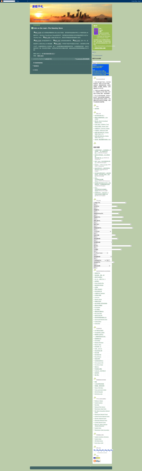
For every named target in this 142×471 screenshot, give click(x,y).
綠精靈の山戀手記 (99, 334)
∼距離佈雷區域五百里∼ (100, 336)
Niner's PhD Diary (99, 387)
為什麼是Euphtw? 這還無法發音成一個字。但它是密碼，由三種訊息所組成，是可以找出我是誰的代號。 (102, 41)
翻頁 (96, 381)
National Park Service (100, 407)
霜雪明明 (97, 373)
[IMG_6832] (57, 43)
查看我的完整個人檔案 (100, 48)
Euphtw (101, 30)
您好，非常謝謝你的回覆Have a (99, 179)
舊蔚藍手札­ (97, 273)
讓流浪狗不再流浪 (99, 285)
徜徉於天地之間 (98, 315)
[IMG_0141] (76, 40)
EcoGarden (97, 307)
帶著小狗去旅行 (98, 289)
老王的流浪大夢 (98, 350)
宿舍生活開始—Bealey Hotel (101, 126)
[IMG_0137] (57, 40)
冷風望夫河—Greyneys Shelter (102, 128)
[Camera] (100, 75)
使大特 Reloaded (99, 391)
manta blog (97, 323)
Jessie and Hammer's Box (101, 319)
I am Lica (97, 297)
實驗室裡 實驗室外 (99, 311)
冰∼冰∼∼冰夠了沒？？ (100, 279)
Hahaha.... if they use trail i (101, 164)
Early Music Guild (99, 443)
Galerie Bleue (98, 321)
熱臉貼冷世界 (98, 301)
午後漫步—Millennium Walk (101, 130)
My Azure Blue (98, 313)
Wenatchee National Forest (101, 414)
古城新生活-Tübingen (100, 293)
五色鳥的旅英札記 (99, 360)
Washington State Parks (100, 409)
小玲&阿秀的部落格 (99, 383)
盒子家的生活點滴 (99, 330)
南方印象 (97, 352)
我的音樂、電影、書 (99, 275)
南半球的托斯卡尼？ (49, 53)
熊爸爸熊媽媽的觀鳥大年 (100, 317)
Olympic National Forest (100, 418)
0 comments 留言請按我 (82, 59)
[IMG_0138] (37, 32)
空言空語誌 (97, 340)
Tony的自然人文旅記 (100, 332)
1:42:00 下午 (48, 59)
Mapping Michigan (99, 342)
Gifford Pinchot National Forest (102, 416)
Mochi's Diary (98, 344)
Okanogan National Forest (101, 420)
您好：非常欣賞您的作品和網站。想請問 (101, 189)
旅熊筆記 (97, 281)
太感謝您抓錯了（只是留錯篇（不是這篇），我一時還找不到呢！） (103, 151)
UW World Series (99, 441)
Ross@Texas (98, 356)
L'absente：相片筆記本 (100, 370)
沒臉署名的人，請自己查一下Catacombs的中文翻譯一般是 (102, 194)
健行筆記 (97, 375)
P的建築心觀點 (98, 368)
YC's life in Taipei (99, 364)
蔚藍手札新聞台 (98, 277)
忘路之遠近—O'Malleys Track (102, 124)
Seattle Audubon (99, 402)
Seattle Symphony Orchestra (102, 437)
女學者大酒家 (98, 295)
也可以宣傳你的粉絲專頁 (97, 55)
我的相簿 (97, 108)
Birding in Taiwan (99, 401)
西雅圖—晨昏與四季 (99, 385)
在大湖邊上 (97, 309)
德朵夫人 (97, 366)
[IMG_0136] (37, 40)
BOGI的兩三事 (98, 291)
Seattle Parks (98, 428)
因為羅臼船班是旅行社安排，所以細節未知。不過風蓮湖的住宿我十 (103, 184)
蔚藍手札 (37, 6)
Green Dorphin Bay (99, 283)
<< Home (35, 69)
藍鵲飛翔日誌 (98, 338)
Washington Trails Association (102, 430)
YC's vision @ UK (99, 362)
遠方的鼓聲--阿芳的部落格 (101, 303)
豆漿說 (96, 287)
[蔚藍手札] (93, 54)
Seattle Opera (98, 439)
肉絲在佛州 (97, 358)
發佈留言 (36, 66)
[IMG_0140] (47, 37)
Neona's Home (98, 299)
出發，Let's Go (98, 348)
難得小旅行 (40, 55)
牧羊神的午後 (98, 354)
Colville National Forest (100, 422)
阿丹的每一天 (98, 346)
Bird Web (97, 405)
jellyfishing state (98, 394)
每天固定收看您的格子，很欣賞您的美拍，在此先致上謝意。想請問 (103, 175)
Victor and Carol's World (100, 390)
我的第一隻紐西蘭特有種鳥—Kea (103, 139)
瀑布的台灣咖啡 (98, 305)
